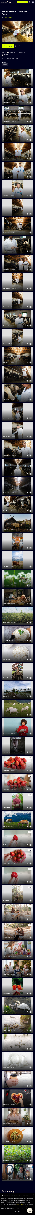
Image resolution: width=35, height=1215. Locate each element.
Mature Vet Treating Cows (9, 455)
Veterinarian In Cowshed (9, 418)
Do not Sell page (23, 1206)
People (5, 64)
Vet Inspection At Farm (9, 269)
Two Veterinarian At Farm (9, 288)
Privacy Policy (19, 1204)
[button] (17, 1208)
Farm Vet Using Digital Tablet (10, 251)
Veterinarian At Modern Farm (10, 325)
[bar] (33, 2)
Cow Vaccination (7, 399)
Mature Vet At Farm (8, 343)
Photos (4, 8)
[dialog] (17, 1204)
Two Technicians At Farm (9, 362)
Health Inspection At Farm (9, 177)
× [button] (33, 1194)
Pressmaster (8, 17)
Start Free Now (22, 2)
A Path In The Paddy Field (9, 696)
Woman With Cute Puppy (9, 733)
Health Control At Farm (9, 195)
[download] (30, 84)
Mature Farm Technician (9, 436)
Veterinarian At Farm (8, 492)
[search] (29, 2)
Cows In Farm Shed (8, 510)
